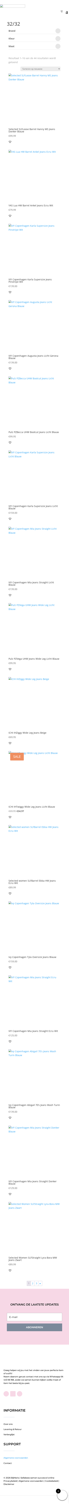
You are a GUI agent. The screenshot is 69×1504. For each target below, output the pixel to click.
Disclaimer (9, 1484)
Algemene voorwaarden (16, 1458)
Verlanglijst (9, 1434)
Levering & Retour (13, 1429)
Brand (12, 31)
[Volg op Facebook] (6, 1393)
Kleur (12, 38)
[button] (10, 141)
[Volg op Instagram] (19, 1393)
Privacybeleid (10, 1481)
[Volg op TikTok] (13, 1393)
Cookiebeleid (51, 1481)
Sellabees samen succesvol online (37, 1477)
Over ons (8, 1424)
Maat (11, 46)
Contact (8, 1463)
